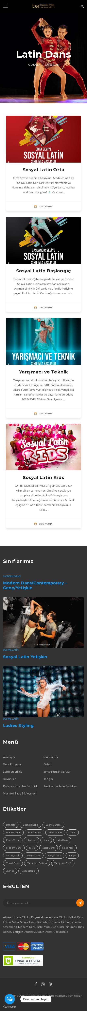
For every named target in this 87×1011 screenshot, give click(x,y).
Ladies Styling (18, 725)
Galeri (47, 764)
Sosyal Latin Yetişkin (25, 656)
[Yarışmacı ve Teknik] (43, 341)
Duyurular (9, 778)
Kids (46, 840)
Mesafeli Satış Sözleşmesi (19, 793)
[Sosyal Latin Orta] (43, 139)
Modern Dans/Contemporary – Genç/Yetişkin (35, 585)
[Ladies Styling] (43, 691)
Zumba (10, 870)
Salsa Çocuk (12, 855)
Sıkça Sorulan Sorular (57, 771)
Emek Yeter (12, 840)
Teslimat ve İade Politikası (60, 786)
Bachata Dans (30, 824)
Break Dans (34, 832)
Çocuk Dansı (28, 870)
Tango (72, 855)
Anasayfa (9, 757)
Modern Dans (11, 576)
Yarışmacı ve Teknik (43, 372)
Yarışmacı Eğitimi (37, 863)
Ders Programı (12, 764)
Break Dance (13, 832)
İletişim (48, 778)
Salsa (32, 847)
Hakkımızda (51, 757)
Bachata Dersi (53, 824)
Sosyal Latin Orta (43, 169)
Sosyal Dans (33, 855)
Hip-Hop (31, 840)
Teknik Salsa (13, 863)
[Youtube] (50, 984)
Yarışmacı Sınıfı (62, 863)
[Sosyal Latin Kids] (43, 447)
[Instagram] (43, 984)
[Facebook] (36, 984)
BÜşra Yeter (55, 832)
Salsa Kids (67, 847)
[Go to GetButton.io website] (9, 1007)
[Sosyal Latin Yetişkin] (43, 622)
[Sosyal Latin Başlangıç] (43, 240)
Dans (72, 832)
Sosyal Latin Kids (43, 477)
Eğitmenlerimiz (12, 771)
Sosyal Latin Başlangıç (43, 271)
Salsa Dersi (48, 847)
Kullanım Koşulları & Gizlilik (20, 786)
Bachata (10, 824)
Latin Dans (62, 840)
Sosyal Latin (11, 649)
